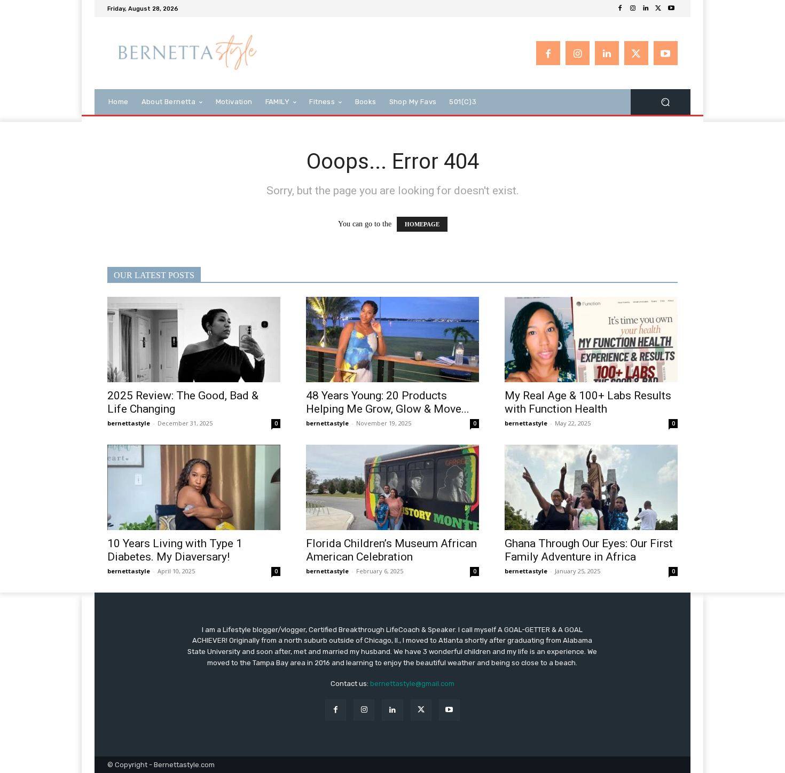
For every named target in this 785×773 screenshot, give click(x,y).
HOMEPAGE (422, 224)
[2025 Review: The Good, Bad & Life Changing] (193, 339)
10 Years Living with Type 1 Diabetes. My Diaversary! (174, 550)
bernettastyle (128, 423)
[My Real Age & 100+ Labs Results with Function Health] (591, 339)
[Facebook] (620, 8)
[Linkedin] (645, 8)
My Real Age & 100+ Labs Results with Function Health (588, 402)
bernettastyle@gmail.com (412, 684)
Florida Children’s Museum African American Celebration (391, 550)
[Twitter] (658, 8)
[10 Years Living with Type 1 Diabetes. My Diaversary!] (193, 487)
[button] (665, 101)
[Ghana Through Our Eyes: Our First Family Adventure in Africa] (591, 487)
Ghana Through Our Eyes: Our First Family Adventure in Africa (589, 550)
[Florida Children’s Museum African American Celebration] (392, 487)
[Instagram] (632, 8)
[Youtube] (671, 8)
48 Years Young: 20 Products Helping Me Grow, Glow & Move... (387, 402)
